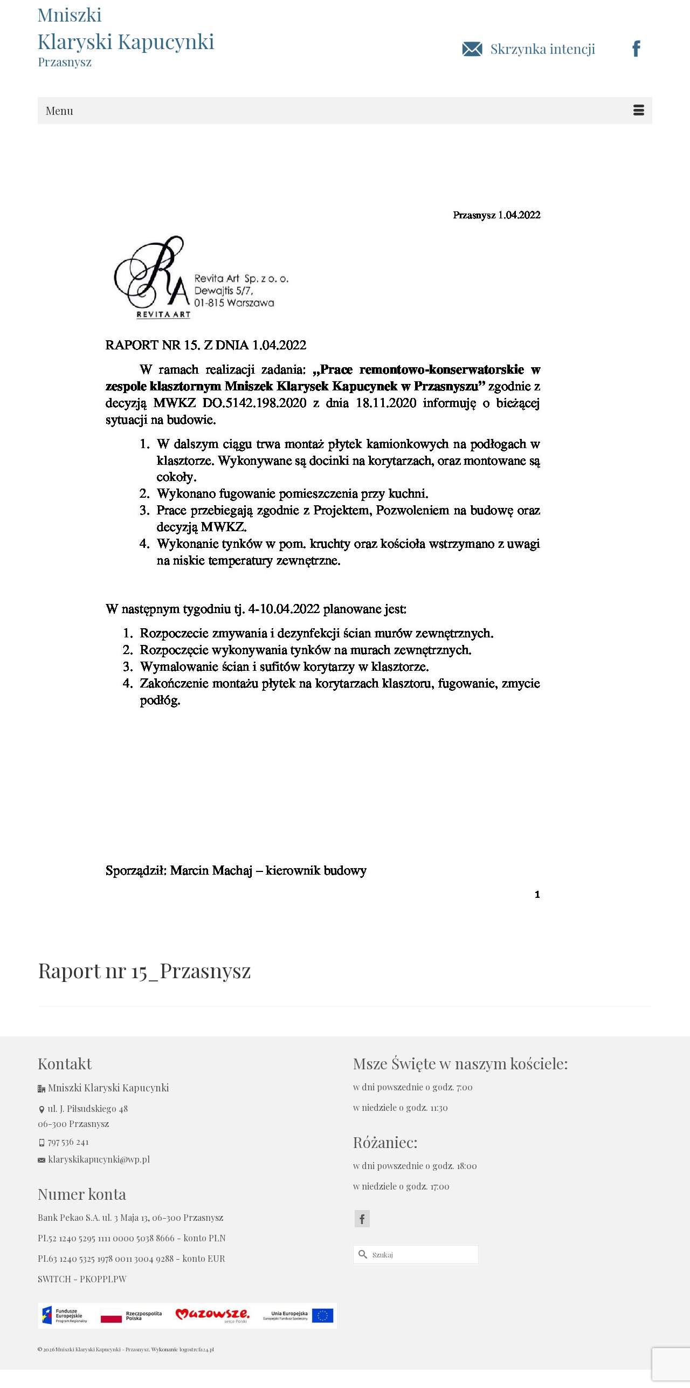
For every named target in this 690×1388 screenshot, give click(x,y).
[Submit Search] (361, 1254)
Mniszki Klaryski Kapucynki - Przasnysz (102, 1349)
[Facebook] (362, 1218)
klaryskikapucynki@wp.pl (99, 1159)
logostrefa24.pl (197, 1349)
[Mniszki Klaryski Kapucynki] (135, 29)
